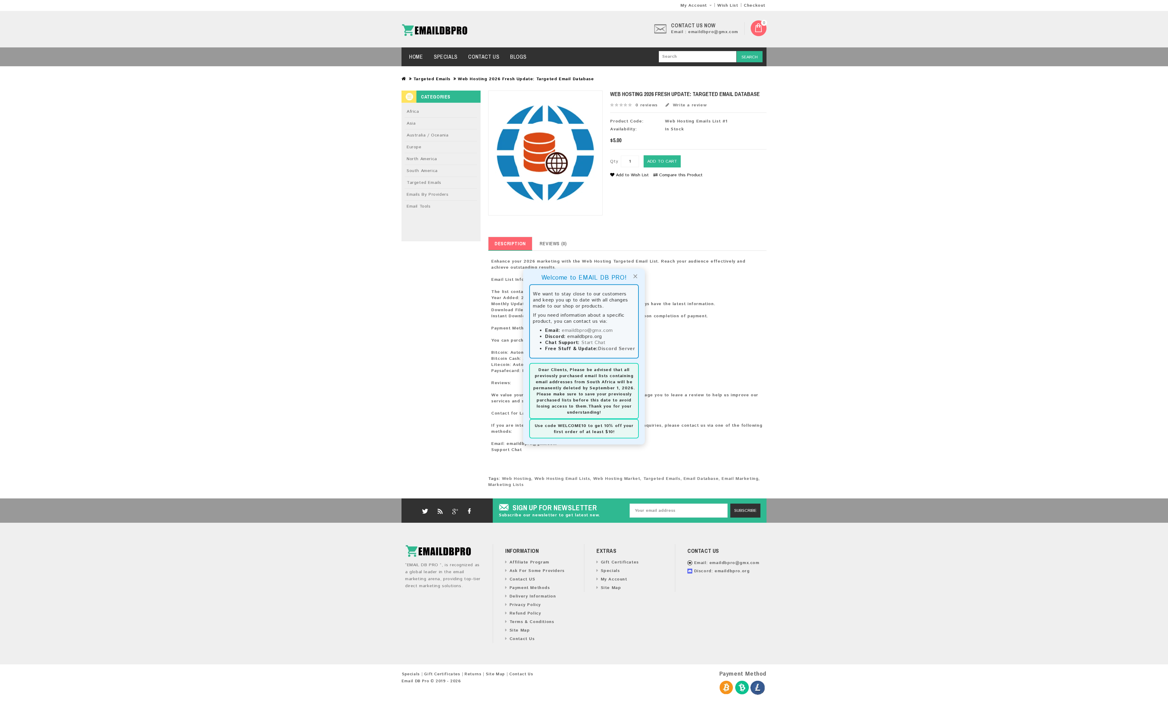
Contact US (522, 579)
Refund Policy (525, 613)
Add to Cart (662, 161)
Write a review (689, 105)
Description (510, 243)
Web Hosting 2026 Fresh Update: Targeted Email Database (526, 79)
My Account (614, 579)
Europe (414, 147)
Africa (413, 111)
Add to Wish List (632, 175)
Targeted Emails (431, 79)
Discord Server (616, 348)
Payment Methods (529, 588)
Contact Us (483, 56)
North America (422, 159)
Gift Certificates (620, 562)
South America (422, 171)
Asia (411, 123)
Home (416, 56)
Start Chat (593, 342)
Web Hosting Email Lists (562, 479)
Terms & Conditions (531, 622)
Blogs (518, 56)
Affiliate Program (529, 562)
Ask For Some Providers (537, 571)
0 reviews (646, 105)
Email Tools (419, 206)
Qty (614, 161)
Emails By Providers (427, 194)
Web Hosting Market (616, 479)
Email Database (700, 479)
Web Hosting (516, 479)
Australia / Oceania (427, 135)
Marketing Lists (505, 485)
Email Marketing (739, 479)
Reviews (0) (553, 243)
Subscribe (745, 511)
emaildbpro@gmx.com (587, 330)
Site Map (519, 630)
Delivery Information (532, 596)
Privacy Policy (525, 605)
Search (750, 57)
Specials (445, 56)
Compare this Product (681, 175)
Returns (472, 674)
